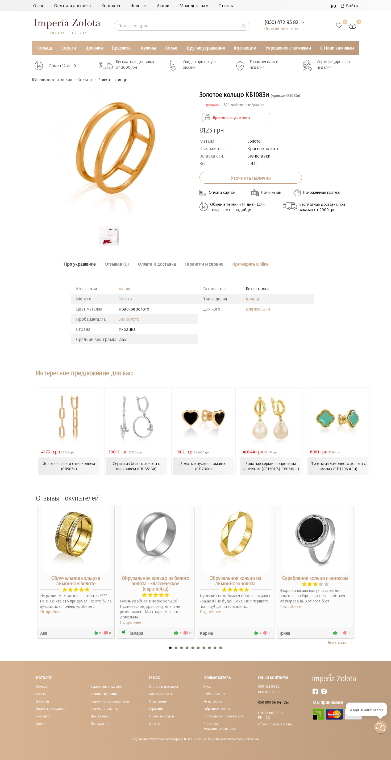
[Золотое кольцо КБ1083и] (112, 151)
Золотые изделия (103, 693)
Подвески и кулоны (50, 708)
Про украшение (80, 264)
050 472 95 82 (269, 686)
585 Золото (129, 319)
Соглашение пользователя (223, 716)
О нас (38, 5)
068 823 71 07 (268, 691)
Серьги (68, 48)
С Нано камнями (337, 48)
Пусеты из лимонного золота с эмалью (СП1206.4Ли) (338, 466)
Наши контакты (160, 693)
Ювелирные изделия (52, 79)
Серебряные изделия (106, 686)
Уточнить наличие (251, 178)
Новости (138, 5)
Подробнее (50, 611)
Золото (125, 298)
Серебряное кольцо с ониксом (315, 578)
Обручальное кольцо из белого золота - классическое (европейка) (155, 583)
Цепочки (94, 48)
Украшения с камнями (288, 48)
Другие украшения (206, 48)
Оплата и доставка (72, 5)
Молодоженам (194, 5)
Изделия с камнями (105, 708)
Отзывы (226, 5)
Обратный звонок (216, 708)
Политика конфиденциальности (219, 726)
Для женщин (258, 309)
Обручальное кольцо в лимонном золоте (75, 580)
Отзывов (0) (117, 264)
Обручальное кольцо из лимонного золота (235, 580)
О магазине (158, 701)
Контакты (110, 5)
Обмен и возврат (161, 716)
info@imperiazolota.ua (275, 724)
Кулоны (148, 48)
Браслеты (121, 48)
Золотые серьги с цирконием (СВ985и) (69, 466)
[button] (380, 726)
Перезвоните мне (281, 28)
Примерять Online (250, 264)
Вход (207, 686)
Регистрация (212, 701)
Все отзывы (338, 642)
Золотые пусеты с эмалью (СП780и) (203, 466)
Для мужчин (99, 723)
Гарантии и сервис (204, 264)
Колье (171, 48)
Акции (163, 5)
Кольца (44, 48)
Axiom (124, 288)
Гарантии (156, 708)
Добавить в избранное (247, 104)
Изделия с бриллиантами (109, 701)
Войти (351, 5)
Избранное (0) (214, 693)
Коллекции (245, 48)
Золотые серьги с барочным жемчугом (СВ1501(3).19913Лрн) (271, 466)
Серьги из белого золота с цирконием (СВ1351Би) (136, 466)
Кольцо (253, 298)
